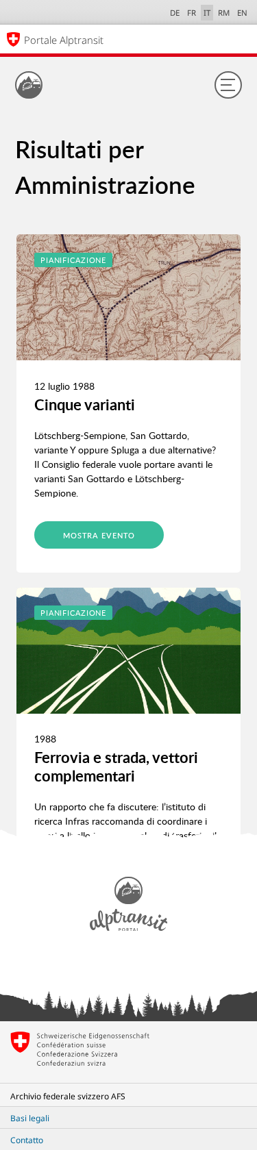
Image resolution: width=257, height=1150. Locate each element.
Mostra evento (99, 535)
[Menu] (228, 85)
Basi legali (29, 1118)
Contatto (26, 1140)
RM (224, 13)
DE (175, 13)
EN (242, 13)
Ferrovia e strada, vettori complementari (116, 766)
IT (207, 13)
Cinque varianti (84, 404)
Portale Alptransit (63, 40)
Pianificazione (73, 260)
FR (191, 13)
